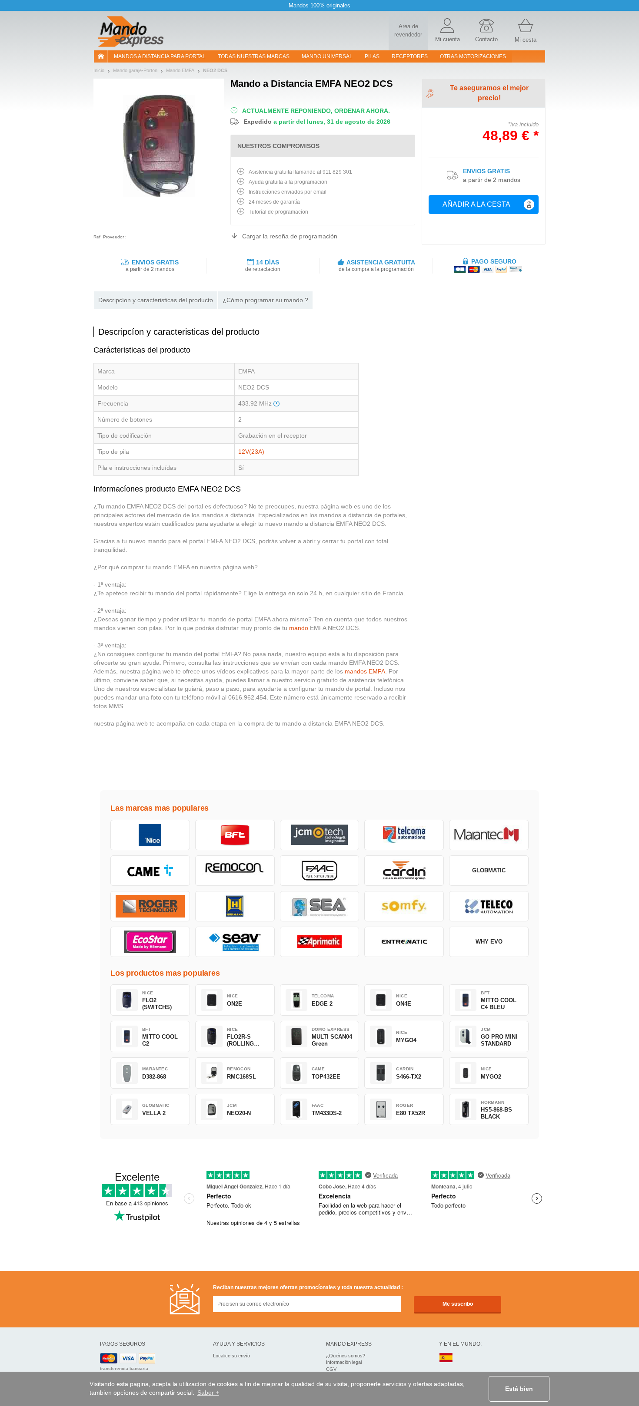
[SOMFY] (404, 906)
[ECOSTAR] (150, 942)
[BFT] (235, 835)
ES (446, 1358)
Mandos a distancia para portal (160, 56)
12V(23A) (251, 451)
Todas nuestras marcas (254, 56)
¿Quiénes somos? (345, 1355)
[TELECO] (489, 906)
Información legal (344, 1362)
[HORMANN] (235, 906)
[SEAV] (235, 942)
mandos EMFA (365, 671)
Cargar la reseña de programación (289, 236)
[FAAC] (319, 870)
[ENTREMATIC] (404, 942)
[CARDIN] (404, 870)
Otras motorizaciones (473, 56)
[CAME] (150, 870)
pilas (372, 56)
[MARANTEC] (489, 835)
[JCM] (319, 835)
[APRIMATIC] (319, 942)
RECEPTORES (410, 56)
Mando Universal (327, 56)
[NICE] (150, 835)
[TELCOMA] (404, 835)
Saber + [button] (208, 1392)
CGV (331, 1369)
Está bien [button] (519, 1388)
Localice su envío (231, 1355)
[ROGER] (150, 906)
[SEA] (319, 906)
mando (298, 627)
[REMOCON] (235, 870)
